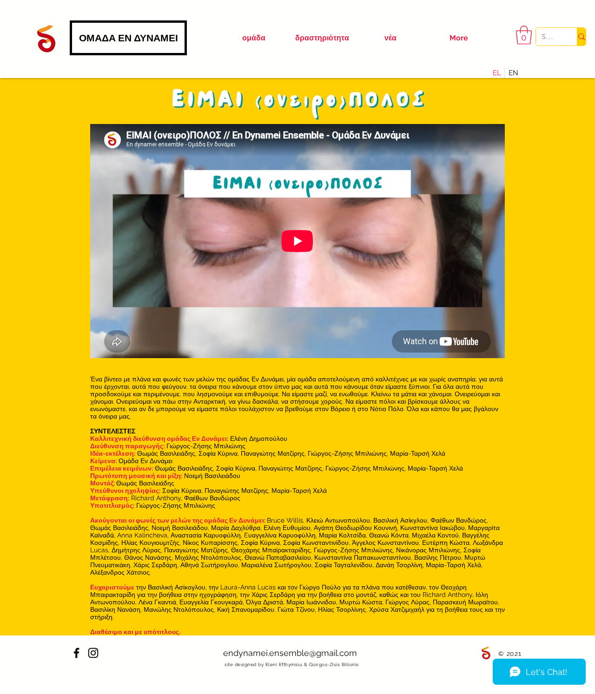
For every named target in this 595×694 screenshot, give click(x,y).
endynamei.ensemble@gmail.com (290, 653)
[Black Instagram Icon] (93, 653)
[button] (524, 35)
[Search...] (581, 37)
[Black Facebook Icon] (76, 653)
